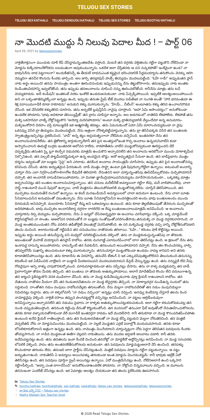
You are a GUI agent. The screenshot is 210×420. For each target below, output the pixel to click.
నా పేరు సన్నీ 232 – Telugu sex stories (44, 390)
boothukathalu (52, 386)
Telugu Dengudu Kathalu (73, 20)
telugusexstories (160, 386)
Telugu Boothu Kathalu (155, 20)
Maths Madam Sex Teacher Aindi (42, 394)
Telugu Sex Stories (105, 7)
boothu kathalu (29, 386)
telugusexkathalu (135, 386)
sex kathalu (72, 386)
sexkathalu (88, 386)
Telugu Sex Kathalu (31, 20)
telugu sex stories (110, 386)
